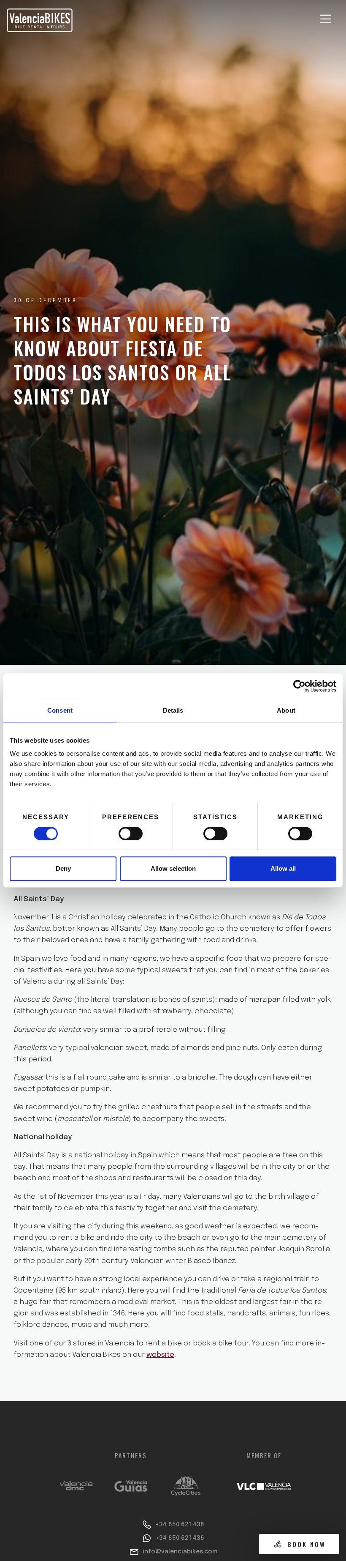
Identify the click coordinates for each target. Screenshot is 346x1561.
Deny (63, 868)
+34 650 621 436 (179, 1525)
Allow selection (173, 868)
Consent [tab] (60, 710)
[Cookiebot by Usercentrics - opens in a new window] (299, 686)
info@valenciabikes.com (180, 1552)
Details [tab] (173, 710)
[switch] (131, 833)
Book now (306, 1544)
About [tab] (286, 710)
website (160, 1355)
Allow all (283, 868)
